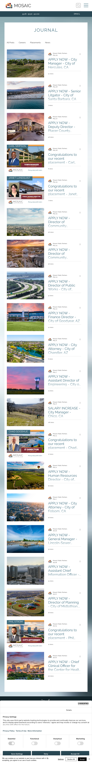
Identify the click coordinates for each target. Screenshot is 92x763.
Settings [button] (61, 759)
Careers (22, 42)
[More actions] (80, 54)
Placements (35, 42)
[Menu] (86, 5)
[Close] (89, 759)
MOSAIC (22, 5)
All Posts (10, 42)
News (47, 42)
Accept (82, 759)
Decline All (71, 759)
